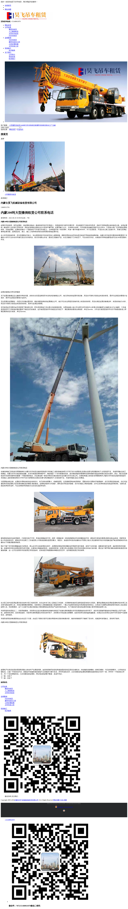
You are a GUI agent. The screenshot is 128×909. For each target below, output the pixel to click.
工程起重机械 (13, 44)
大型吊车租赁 (13, 33)
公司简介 (12, 54)
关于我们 (8, 52)
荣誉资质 (12, 56)
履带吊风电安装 (42, 125)
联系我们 (12, 59)
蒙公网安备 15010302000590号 (65, 807)
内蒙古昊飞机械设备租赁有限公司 (26, 800)
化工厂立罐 (52, 125)
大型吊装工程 (13, 46)
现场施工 (8, 48)
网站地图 (8, 9)
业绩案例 (8, 38)
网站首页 (8, 25)
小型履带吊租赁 (14, 125)
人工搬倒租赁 (13, 31)
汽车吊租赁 (13, 35)
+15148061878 (9, 820)
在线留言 (8, 5)
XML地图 (63, 800)
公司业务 (8, 27)
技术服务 (12, 50)
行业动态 (20, 129)
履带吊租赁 (13, 29)
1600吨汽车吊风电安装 (28, 125)
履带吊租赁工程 (14, 42)
